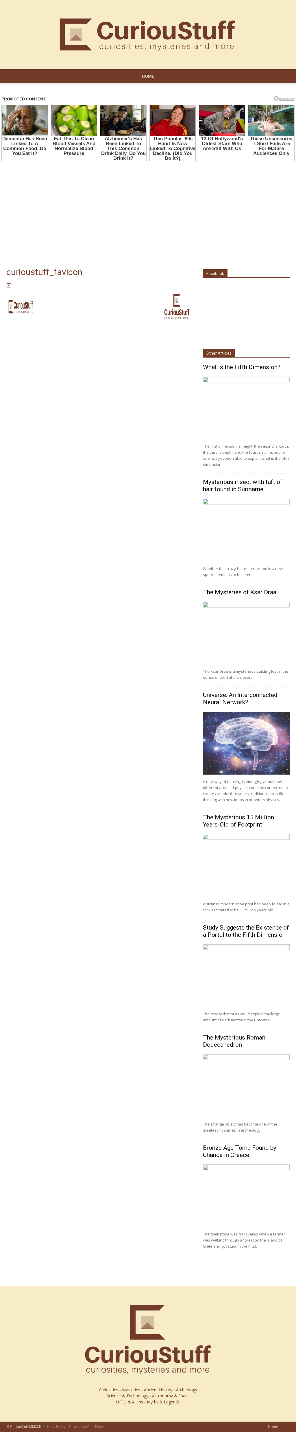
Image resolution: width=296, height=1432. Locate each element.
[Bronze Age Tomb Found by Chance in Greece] (246, 1195)
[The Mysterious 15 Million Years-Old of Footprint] (246, 865)
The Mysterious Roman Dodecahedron (234, 1041)
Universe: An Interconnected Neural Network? (240, 698)
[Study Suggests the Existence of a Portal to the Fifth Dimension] (246, 975)
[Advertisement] (148, 207)
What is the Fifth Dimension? (241, 367)
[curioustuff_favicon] (8, 286)
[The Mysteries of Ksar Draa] (246, 633)
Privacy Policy (55, 1426)
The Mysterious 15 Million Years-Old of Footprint (238, 821)
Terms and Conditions (87, 1426)
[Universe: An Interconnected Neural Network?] (246, 743)
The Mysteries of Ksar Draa (239, 592)
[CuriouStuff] (148, 34)
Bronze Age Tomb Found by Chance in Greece (239, 1151)
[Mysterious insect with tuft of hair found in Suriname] (246, 530)
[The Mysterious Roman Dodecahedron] (246, 1085)
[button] (283, 76)
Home (148, 76)
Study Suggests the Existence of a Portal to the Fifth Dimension (246, 931)
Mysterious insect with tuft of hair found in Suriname (242, 485)
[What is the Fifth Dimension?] (246, 408)
